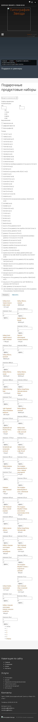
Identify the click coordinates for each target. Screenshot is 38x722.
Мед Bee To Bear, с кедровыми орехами (22, 568)
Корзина (29, 34)
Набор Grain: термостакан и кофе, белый (21, 449)
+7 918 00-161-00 (19, 5)
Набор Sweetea (7, 466)
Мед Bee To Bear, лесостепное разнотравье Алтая (23, 511)
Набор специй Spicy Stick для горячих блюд (23, 391)
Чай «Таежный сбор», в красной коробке (22, 588)
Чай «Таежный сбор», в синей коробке (7, 509)
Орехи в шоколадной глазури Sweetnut (22, 337)
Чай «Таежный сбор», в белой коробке (21, 547)
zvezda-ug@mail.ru (6, 710)
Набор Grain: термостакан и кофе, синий (7, 303)
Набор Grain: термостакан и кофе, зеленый (7, 337)
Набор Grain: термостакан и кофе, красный (21, 430)
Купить (6, 318)
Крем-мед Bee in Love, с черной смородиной (22, 470)
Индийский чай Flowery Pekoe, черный (7, 430)
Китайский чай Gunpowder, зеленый (7, 449)
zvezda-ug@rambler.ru (7, 708)
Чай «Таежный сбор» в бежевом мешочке (8, 410)
